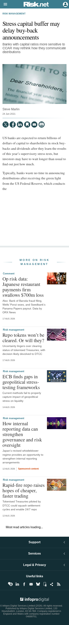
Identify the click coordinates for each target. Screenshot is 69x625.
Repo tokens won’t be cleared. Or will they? (23, 337)
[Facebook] (13, 124)
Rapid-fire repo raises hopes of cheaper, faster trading (23, 490)
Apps (45, 584)
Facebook (24, 584)
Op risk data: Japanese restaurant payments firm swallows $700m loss (23, 287)
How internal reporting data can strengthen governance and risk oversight (22, 434)
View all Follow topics (10, 584)
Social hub (51, 584)
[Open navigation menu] (3, 4)
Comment (8, 273)
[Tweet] (5, 124)
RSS (58, 584)
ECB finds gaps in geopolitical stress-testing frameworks (21, 382)
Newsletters (31, 584)
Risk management (13, 13)
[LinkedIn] (20, 124)
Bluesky (38, 584)
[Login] (65, 4)
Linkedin (17, 584)
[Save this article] (27, 124)
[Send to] (34, 124)
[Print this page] (42, 124)
